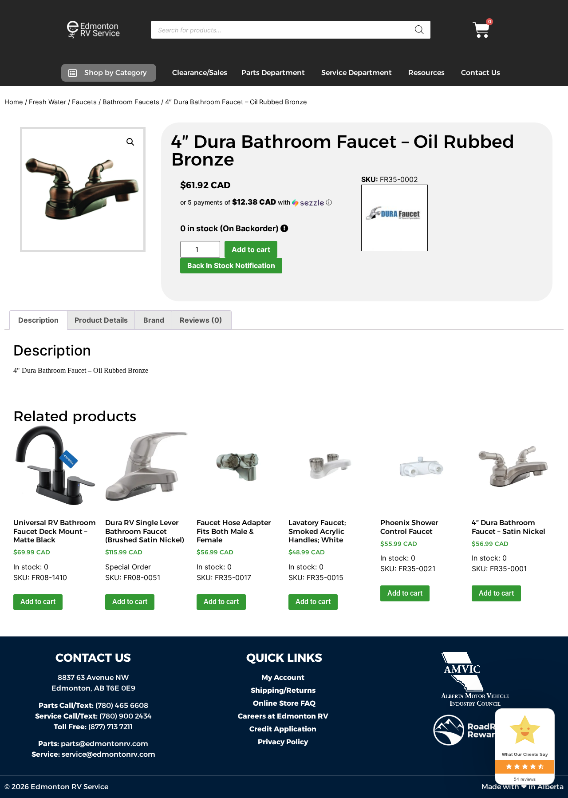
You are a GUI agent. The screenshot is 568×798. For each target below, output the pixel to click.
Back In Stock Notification (231, 265)
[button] (130, 142)
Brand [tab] (153, 320)
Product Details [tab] (101, 320)
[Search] (419, 30)
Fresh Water (47, 102)
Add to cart (251, 249)
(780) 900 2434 (93, 716)
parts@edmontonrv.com (104, 743)
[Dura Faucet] (394, 219)
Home (13, 102)
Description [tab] (38, 320)
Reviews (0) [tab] (201, 320)
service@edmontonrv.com (108, 754)
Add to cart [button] (37, 601)
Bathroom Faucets (131, 102)
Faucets (84, 102)
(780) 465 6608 (93, 705)
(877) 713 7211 (93, 727)
